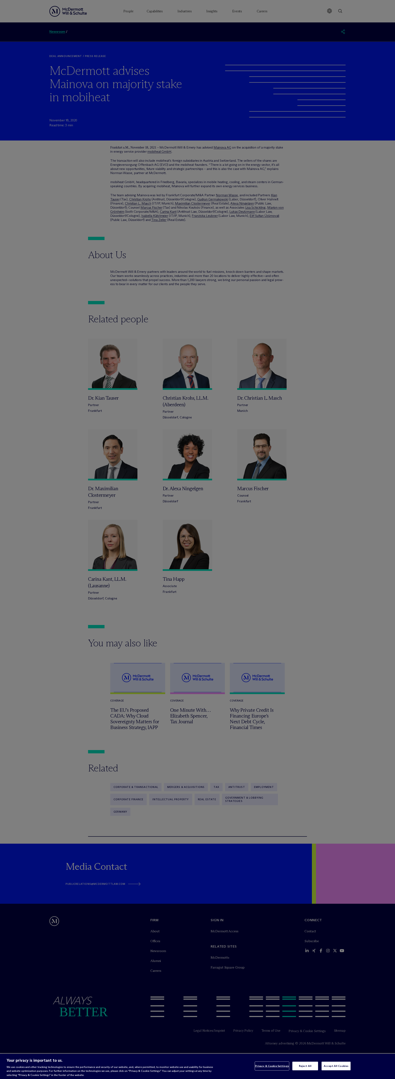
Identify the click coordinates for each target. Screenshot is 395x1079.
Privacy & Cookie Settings (272, 1065)
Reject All (305, 1065)
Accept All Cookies (336, 1065)
